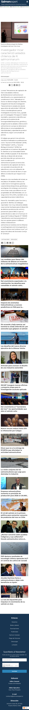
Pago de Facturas (14, 638)
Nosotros (23, 4)
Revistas (11, 4)
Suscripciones (14, 628)
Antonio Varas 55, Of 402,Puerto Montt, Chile (14, 704)
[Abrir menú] (27, 1)
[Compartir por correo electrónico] (17, 85)
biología (14, 239)
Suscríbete (14, 671)
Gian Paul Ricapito (14, 690)
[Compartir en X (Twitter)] (12, 85)
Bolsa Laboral (5, 4)
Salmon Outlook (14, 635)
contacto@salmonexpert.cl (14, 696)
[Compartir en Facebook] (9, 85)
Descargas (14, 641)
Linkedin (14, 644)
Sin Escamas (17, 4)
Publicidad (14, 631)
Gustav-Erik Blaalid (14, 683)
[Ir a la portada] (12, 2)
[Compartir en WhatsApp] (19, 85)
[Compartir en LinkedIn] (14, 85)
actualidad (5, 239)
